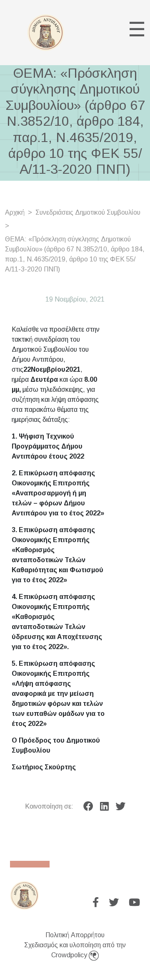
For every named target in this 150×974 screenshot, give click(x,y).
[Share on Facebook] (88, 806)
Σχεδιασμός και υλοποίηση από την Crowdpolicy (75, 950)
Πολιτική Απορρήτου (75, 934)
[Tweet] (120, 806)
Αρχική (15, 212)
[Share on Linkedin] (104, 806)
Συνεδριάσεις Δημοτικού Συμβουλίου (87, 212)
